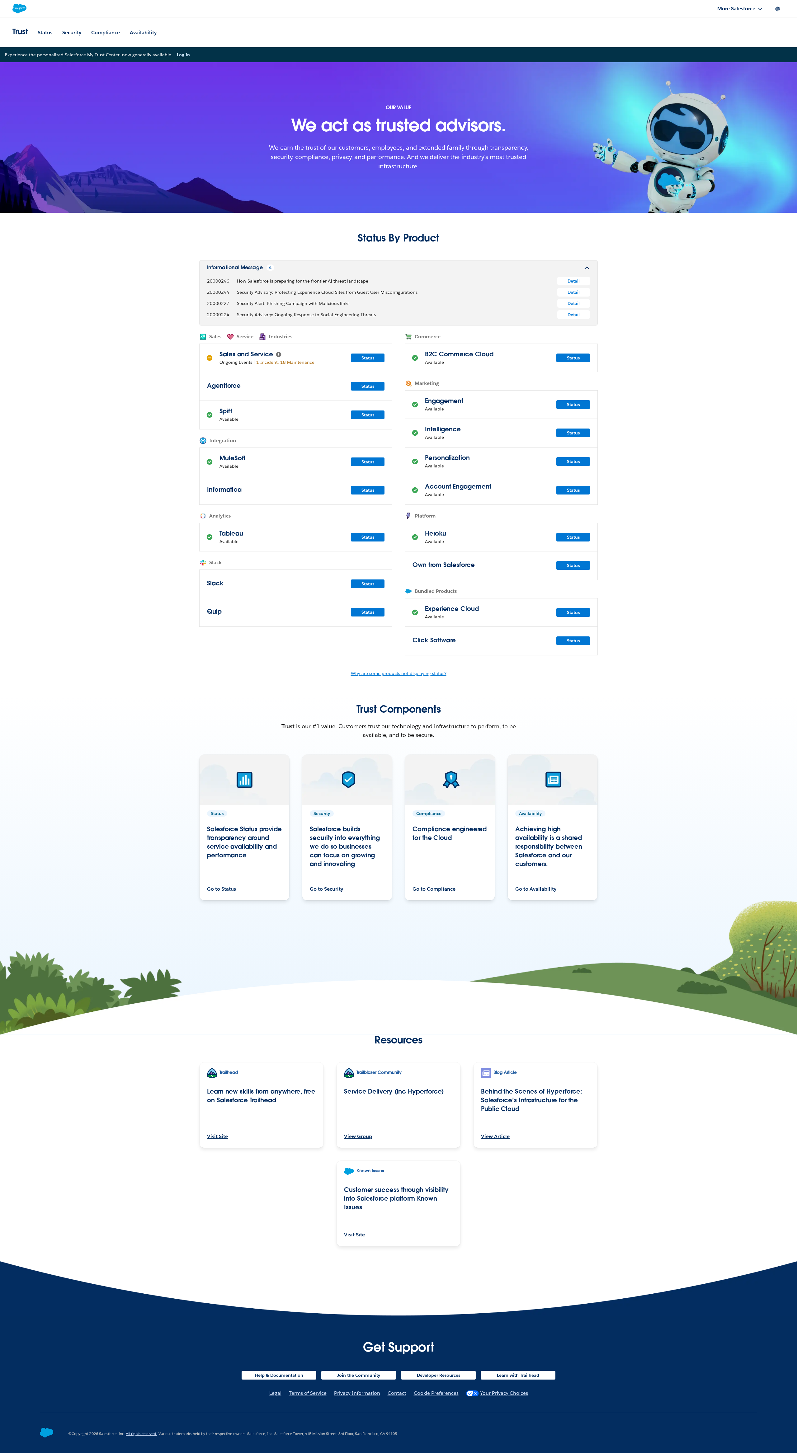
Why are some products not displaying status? (398, 673)
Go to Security (326, 889)
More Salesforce (736, 8)
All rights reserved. (141, 1433)
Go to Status (221, 889)
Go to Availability (535, 889)
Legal (275, 1393)
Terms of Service (308, 1393)
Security (71, 32)
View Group (358, 1136)
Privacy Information (357, 1393)
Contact (397, 1393)
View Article (495, 1136)
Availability (143, 32)
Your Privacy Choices (504, 1393)
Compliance (105, 32)
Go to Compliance (434, 889)
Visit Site (217, 1136)
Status (45, 32)
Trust (20, 32)
